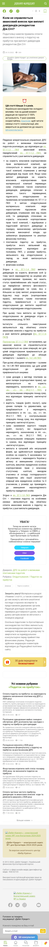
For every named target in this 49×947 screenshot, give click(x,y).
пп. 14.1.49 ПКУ (33, 358)
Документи (36, 945)
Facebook (24, 558)
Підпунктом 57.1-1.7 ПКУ (15, 341)
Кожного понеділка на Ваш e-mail (18, 925)
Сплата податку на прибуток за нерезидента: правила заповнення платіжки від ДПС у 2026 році (24, 696)
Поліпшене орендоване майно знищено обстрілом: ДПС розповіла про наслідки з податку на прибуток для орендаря (23, 722)
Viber (24, 553)
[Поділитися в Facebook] (4, 11)
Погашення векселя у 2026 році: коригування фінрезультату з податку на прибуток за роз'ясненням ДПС (22, 747)
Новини (5, 945)
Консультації (25, 945)
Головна (15, 945)
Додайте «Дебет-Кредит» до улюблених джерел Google (25, 58)
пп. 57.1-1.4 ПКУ (25, 269)
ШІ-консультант (27, 937)
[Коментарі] (17, 11)
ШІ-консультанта (14, 130)
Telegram (24, 548)
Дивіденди (8, 586)
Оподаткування (20, 576)
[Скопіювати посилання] (11, 11)
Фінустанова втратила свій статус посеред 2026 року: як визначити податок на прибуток (23, 771)
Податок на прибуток (23, 586)
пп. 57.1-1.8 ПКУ (21, 495)
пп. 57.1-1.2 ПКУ (30, 153)
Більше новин (24, 820)
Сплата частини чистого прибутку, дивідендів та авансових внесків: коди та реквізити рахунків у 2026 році (23, 794)
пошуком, (26, 121)
